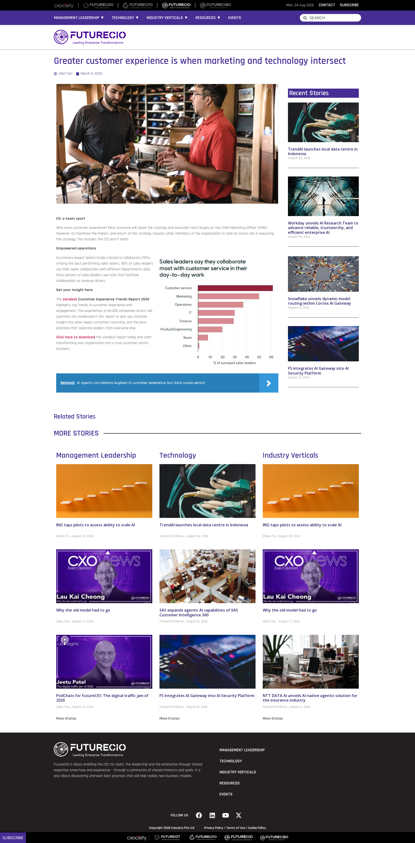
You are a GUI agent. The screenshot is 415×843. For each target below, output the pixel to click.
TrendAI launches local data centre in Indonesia (323, 151)
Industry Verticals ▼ (167, 17)
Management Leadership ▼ (79, 17)
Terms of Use (235, 828)
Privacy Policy (213, 828)
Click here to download (75, 337)
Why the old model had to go (83, 610)
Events (234, 17)
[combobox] (330, 18)
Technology (177, 455)
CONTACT (327, 5)
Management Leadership (96, 455)
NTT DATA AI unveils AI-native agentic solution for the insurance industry (310, 698)
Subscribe (13, 837)
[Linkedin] (212, 815)
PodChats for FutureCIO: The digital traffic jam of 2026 (102, 698)
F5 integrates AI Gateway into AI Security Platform (318, 371)
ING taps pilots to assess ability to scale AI (95, 525)
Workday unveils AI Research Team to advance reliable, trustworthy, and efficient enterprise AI (323, 227)
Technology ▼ (125, 17)
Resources (230, 783)
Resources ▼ (208, 17)
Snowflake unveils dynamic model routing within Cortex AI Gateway (319, 301)
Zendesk (70, 299)
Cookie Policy (257, 828)
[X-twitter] (239, 815)
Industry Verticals (290, 455)
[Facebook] (199, 815)
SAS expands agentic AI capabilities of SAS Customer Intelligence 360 (198, 612)
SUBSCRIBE (349, 5)
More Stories (66, 718)
